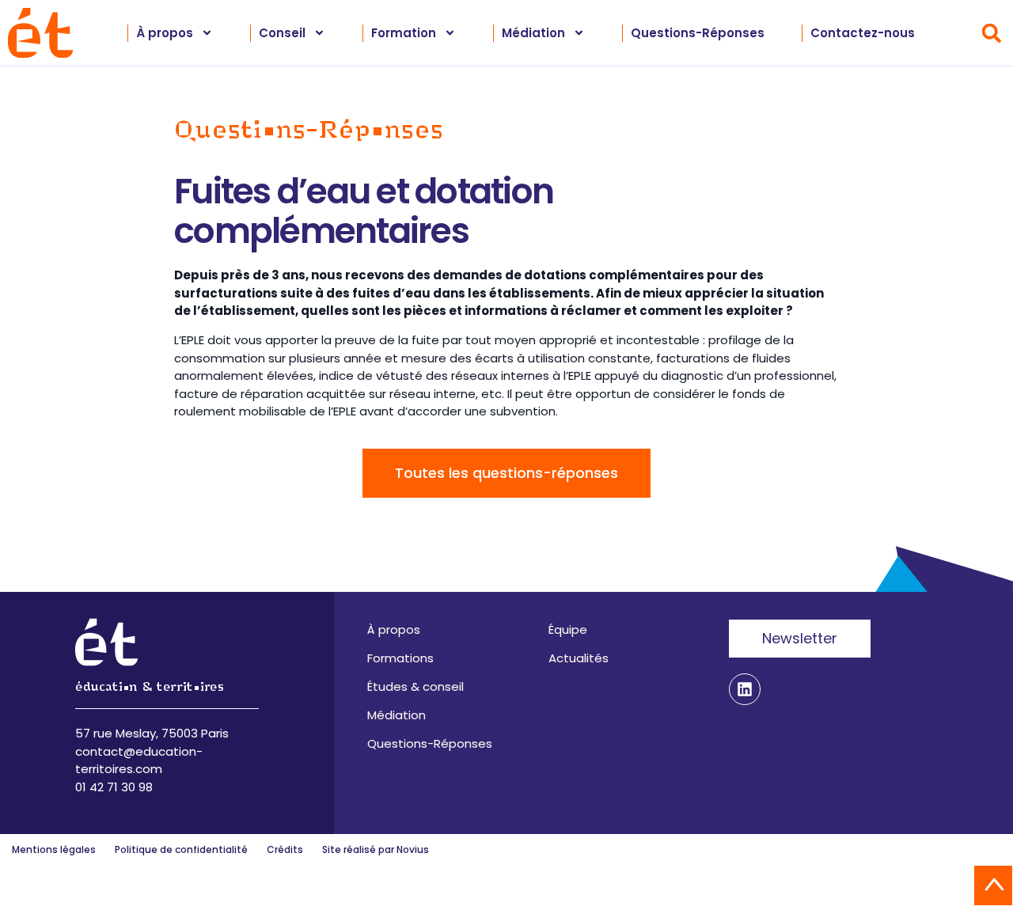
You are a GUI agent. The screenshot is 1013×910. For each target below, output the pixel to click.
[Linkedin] (745, 689)
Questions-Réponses (697, 33)
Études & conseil (415, 686)
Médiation (396, 715)
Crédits (285, 849)
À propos (393, 629)
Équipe (567, 629)
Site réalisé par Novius (375, 849)
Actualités (578, 658)
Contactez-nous (862, 33)
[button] (991, 33)
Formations (400, 658)
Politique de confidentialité (181, 849)
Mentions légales (54, 849)
